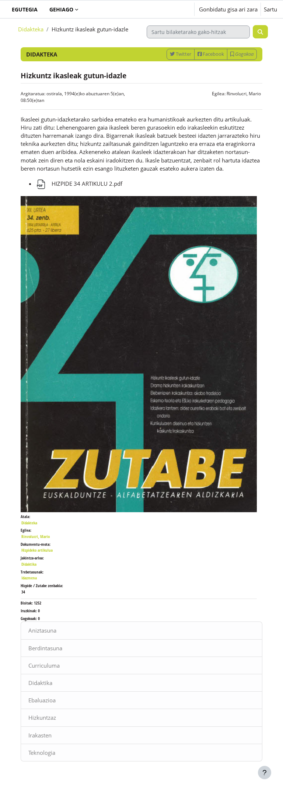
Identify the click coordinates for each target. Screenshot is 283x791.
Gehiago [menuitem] (61, 9)
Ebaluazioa (42, 700)
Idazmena (29, 578)
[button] (166, 9)
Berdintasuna (45, 648)
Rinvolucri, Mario (244, 93)
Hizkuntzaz (42, 717)
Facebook (213, 54)
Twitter (183, 54)
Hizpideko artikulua (37, 550)
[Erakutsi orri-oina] (264, 772)
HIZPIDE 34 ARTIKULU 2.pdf (86, 183)
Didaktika (40, 682)
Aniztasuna (42, 630)
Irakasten (40, 735)
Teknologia (41, 752)
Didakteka (30, 29)
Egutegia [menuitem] (25, 9)
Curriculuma (44, 665)
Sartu (270, 9)
